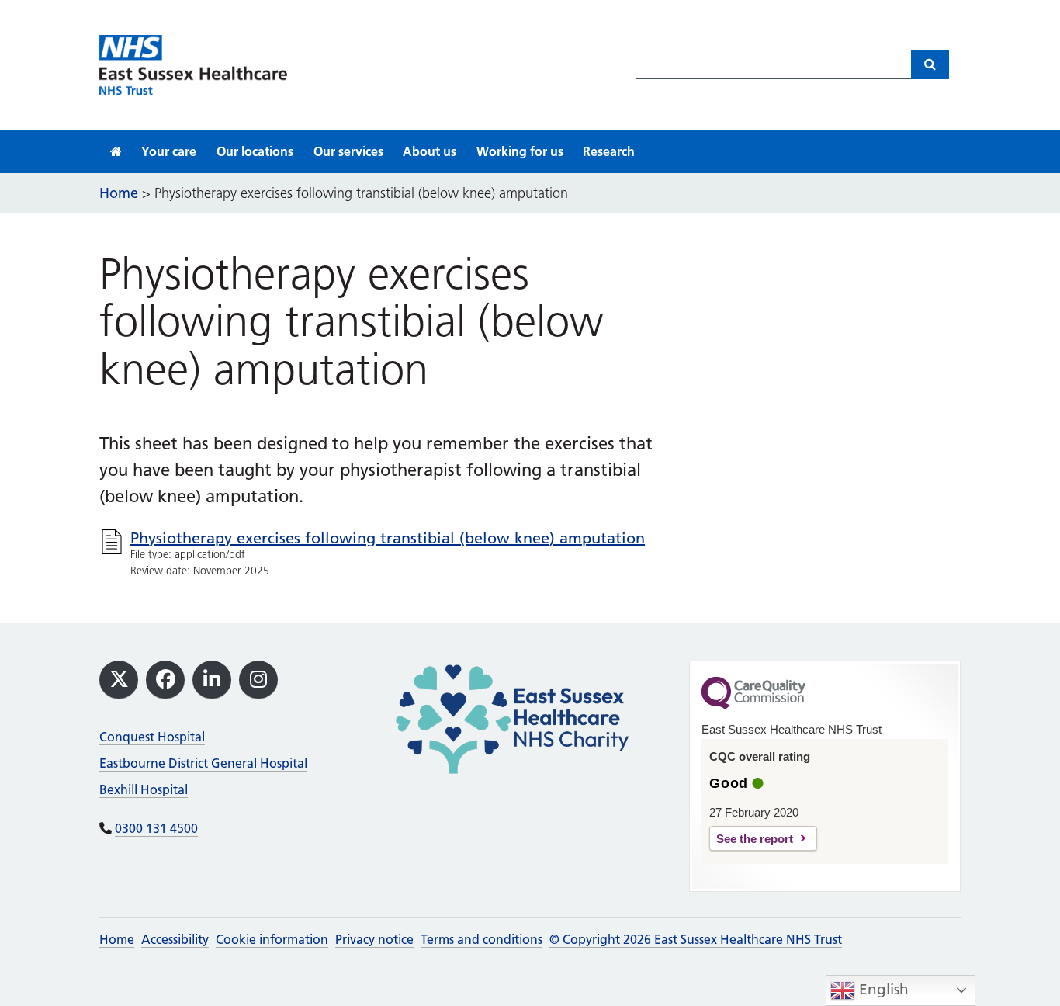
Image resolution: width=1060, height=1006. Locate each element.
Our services (348, 151)
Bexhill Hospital (143, 789)
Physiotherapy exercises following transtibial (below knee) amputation (387, 538)
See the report (754, 838)
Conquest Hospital (152, 736)
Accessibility (175, 939)
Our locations (255, 151)
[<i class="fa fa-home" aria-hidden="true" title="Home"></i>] (116, 151)
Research (609, 151)
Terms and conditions (481, 939)
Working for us (519, 151)
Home (116, 939)
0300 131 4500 (156, 828)
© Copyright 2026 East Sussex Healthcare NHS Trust (695, 939)
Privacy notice (374, 939)
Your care (168, 151)
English (882, 989)
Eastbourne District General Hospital (203, 763)
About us (429, 151)
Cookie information (272, 939)
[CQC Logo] (753, 705)
